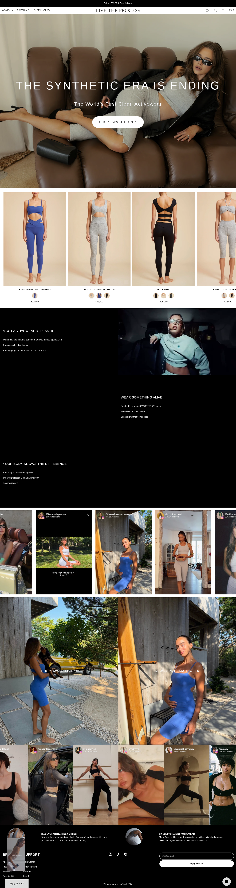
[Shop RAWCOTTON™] (59, 671)
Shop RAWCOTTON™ (118, 122)
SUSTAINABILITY (42, 10)
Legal (26, 876)
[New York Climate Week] (177, 671)
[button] (223, 10)
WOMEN (6, 10)
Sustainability (9, 876)
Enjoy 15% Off (196, 863)
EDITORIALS (23, 10)
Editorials (7, 871)
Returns (27, 871)
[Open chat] (226, 881)
